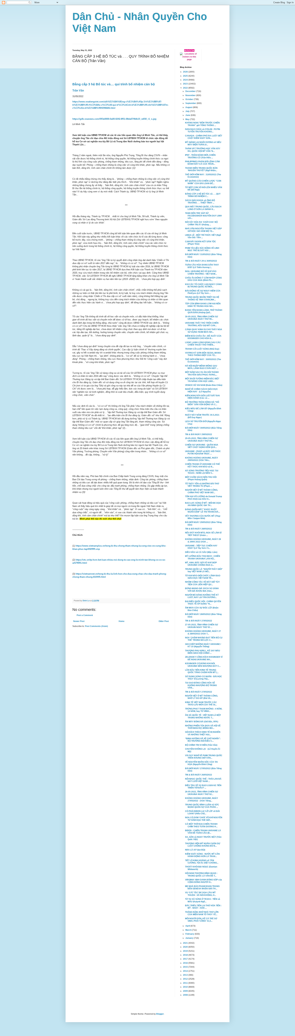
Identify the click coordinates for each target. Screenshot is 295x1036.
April (188, 926)
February (190, 934)
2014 (185, 971)
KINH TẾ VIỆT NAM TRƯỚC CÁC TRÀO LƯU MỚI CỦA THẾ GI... (201, 703)
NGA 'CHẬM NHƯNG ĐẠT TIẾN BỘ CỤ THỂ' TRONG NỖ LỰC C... (203, 638)
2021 (185, 943)
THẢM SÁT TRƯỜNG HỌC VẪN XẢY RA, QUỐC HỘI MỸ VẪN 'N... (202, 149)
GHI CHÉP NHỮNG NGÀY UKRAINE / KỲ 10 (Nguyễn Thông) (203, 645)
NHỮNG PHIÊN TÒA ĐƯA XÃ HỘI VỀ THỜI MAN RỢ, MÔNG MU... (203, 727)
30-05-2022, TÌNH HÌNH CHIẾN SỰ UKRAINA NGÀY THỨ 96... (201, 317)
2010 (185, 987)
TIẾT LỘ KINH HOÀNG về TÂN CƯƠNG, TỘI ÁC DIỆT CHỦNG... (201, 861)
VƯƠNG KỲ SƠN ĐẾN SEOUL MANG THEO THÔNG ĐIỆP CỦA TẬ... (203, 354)
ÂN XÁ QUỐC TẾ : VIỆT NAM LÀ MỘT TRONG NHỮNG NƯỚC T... (203, 716)
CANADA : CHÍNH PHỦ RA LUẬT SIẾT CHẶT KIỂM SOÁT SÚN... (203, 137)
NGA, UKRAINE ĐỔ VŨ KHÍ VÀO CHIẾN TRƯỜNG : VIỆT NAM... (201, 272)
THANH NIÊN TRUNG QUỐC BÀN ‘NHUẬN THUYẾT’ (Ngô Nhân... (201, 169)
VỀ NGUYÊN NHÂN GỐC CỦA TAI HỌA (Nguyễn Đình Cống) (201, 763)
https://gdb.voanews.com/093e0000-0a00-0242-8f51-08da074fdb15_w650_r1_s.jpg (114, 119)
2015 (185, 967)
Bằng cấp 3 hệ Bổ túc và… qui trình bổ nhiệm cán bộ (113, 84)
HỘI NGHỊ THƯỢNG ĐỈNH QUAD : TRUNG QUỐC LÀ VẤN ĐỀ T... (201, 874)
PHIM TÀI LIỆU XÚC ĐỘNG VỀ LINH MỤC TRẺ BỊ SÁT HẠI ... (202, 249)
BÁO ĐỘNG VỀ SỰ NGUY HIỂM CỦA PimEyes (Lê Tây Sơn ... (202, 292)
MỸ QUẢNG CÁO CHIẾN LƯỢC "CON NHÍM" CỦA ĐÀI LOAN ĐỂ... (203, 182)
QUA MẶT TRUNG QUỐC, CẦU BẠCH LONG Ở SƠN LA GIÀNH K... (203, 207)
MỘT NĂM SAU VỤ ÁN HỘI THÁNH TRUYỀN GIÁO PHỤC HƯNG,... (202, 373)
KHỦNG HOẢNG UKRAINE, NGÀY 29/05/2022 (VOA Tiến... (201, 459)
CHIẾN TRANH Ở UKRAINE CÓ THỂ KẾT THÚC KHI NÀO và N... (202, 465)
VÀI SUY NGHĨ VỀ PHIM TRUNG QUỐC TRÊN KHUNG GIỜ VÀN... (203, 756)
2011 (185, 983)
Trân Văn (78, 90)
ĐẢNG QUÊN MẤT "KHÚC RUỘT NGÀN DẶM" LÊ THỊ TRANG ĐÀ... (202, 510)
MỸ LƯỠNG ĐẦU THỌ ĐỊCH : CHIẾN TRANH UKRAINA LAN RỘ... (202, 557)
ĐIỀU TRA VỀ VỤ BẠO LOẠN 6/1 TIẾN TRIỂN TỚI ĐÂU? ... (203, 786)
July (187, 111)
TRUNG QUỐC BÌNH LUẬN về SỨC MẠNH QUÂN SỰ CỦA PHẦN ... (202, 805)
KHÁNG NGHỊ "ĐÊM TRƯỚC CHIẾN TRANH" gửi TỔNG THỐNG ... (202, 124)
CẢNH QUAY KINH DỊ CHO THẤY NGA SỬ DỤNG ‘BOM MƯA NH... (203, 330)
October (189, 99)
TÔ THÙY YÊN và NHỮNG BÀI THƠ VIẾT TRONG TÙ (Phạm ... (202, 484)
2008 (185, 995)
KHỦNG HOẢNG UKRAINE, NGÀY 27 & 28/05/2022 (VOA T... (203, 632)
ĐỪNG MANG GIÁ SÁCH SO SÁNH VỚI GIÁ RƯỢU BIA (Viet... (202, 589)
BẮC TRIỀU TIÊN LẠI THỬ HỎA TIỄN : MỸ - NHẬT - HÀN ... (203, 906)
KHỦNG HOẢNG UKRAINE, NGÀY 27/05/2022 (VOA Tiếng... (201, 799)
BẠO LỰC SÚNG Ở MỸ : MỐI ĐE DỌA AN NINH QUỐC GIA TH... (203, 504)
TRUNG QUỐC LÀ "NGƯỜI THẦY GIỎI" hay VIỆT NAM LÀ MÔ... (204, 570)
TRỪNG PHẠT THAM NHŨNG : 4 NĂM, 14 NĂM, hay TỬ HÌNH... (203, 710)
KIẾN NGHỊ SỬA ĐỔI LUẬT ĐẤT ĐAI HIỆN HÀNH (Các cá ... (202, 396)
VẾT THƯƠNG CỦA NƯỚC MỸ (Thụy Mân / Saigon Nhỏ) (202, 517)
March (188, 930)
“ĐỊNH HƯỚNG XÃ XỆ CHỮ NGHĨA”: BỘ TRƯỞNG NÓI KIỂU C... (203, 739)
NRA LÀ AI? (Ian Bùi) (195, 850)
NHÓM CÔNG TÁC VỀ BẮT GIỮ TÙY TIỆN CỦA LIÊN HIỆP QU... (202, 583)
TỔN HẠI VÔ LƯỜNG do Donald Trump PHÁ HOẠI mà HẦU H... (203, 497)
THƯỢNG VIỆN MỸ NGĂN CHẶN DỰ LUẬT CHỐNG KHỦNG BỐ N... (202, 844)
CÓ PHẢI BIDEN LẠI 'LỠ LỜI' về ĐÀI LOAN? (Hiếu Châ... (202, 812)
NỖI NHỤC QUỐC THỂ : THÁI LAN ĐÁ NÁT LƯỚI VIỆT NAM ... (203, 780)
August (189, 107)
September (191, 103)
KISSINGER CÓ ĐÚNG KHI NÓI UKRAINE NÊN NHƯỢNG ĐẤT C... (203, 664)
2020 (185, 947)
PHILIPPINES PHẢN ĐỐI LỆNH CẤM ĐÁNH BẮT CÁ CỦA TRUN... (202, 162)
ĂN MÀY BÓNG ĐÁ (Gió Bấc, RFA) (201, 721)
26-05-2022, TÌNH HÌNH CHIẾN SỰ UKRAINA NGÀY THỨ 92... (201, 793)
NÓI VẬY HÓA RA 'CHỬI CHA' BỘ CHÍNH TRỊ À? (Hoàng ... (201, 223)
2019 (185, 951)
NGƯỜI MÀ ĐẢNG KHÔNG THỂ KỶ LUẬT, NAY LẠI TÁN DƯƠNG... (202, 596)
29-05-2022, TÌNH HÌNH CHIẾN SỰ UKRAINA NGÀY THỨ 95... (201, 439)
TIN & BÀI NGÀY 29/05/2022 (198, 434)
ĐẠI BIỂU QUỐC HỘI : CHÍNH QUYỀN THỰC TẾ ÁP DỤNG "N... (203, 602)
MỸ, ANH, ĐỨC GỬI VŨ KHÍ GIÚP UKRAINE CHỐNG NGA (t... (201, 563)
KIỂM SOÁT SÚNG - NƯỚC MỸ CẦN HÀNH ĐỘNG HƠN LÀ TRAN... (202, 855)
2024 (185, 80)
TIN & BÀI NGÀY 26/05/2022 (198, 775)
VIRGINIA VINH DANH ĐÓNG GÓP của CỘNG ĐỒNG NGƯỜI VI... (203, 881)
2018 (185, 955)
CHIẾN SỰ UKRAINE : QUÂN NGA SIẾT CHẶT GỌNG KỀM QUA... (201, 446)
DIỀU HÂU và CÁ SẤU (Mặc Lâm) (201, 552)
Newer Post (79, 621)
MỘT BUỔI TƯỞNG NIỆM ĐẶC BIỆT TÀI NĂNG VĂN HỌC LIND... (202, 379)
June (188, 115)
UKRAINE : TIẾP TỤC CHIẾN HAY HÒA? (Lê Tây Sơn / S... (201, 546)
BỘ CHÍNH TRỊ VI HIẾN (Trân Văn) (201, 745)
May (187, 119)
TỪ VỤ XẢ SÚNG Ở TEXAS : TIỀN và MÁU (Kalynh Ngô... (202, 900)
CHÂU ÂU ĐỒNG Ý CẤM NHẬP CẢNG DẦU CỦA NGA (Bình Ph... (203, 279)
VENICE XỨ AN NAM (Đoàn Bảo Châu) (203, 385)
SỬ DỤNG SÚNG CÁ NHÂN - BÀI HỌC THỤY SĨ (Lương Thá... (203, 677)
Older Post (164, 621)
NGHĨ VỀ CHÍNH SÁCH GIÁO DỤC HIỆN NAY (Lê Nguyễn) (201, 390)
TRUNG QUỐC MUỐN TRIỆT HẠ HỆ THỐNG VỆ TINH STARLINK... (202, 298)
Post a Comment (85, 615)
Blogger (160, 1014)
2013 (185, 975)
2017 (185, 959)
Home (121, 621)
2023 (185, 84)
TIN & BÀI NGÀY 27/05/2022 (198, 621)
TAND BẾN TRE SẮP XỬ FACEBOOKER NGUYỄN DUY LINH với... (203, 215)
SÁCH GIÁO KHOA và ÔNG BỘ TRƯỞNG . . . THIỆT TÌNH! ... (200, 201)
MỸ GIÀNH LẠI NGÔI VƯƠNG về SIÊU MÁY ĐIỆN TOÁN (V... (203, 143)
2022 (185, 88)
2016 (185, 963)
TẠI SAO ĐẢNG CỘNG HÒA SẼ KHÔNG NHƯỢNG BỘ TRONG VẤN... (201, 685)
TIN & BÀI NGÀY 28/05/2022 (198, 529)
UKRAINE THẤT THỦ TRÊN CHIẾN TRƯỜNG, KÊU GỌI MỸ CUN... (202, 324)
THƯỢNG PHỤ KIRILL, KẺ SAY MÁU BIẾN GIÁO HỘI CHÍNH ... (202, 651)
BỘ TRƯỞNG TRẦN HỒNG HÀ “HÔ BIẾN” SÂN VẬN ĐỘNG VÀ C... (202, 403)
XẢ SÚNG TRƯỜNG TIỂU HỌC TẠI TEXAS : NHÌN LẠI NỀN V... (201, 471)
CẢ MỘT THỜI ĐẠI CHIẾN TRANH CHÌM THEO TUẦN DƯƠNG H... (201, 825)
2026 (185, 72)
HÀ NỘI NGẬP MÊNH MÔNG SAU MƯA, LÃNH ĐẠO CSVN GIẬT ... (201, 367)
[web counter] (189, 51)
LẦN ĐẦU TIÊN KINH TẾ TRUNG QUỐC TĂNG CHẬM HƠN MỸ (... (202, 671)
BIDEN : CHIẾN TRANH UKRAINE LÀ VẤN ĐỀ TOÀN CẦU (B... (203, 831)
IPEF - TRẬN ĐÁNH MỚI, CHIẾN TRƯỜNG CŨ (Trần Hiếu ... (200, 156)
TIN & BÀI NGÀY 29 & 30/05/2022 (201, 261)
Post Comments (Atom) (96, 626)
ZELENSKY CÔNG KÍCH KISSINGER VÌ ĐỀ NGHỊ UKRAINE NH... (203, 658)
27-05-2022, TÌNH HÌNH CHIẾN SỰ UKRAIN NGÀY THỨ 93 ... (201, 625)
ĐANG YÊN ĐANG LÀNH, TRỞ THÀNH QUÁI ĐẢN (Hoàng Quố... (203, 311)
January (189, 938)
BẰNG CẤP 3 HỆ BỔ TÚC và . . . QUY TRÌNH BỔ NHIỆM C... (203, 195)
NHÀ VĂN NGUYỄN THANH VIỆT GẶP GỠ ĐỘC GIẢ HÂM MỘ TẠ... (203, 229)
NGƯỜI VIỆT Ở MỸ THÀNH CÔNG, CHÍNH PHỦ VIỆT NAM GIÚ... (201, 491)
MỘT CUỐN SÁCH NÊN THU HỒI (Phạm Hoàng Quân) (200, 478)
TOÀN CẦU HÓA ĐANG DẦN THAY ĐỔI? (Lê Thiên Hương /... (202, 266)
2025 (185, 76)
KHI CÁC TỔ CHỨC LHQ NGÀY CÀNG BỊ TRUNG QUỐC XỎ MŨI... (203, 285)
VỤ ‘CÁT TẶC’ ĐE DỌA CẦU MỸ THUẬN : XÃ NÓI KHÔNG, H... (200, 893)
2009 (185, 991)
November (190, 95)
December (190, 91)
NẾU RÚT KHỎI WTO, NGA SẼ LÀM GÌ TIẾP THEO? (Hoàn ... (203, 534)
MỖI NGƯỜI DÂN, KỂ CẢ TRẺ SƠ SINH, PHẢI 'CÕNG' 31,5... (201, 919)
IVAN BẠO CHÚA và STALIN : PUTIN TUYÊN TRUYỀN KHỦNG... (202, 130)
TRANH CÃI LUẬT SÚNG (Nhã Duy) (202, 349)
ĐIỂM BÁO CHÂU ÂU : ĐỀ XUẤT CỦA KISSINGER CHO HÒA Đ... (203, 337)
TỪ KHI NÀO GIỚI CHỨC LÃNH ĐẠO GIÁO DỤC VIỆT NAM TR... (202, 576)
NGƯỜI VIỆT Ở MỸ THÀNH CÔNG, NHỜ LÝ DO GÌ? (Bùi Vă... (201, 697)
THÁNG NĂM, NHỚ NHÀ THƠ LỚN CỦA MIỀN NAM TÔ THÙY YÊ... (202, 913)
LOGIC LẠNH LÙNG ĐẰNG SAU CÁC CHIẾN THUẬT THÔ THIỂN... (203, 343)
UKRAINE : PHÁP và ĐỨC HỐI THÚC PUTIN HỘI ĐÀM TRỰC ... (203, 452)
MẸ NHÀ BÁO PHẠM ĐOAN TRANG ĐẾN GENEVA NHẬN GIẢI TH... (202, 887)
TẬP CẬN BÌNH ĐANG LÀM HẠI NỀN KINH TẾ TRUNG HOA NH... (203, 304)
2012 (185, 979)
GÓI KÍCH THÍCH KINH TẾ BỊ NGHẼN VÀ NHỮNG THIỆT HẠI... (202, 733)
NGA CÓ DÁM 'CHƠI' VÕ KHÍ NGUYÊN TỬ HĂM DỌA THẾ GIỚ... (203, 818)
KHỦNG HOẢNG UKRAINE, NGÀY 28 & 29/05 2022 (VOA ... (203, 540)
